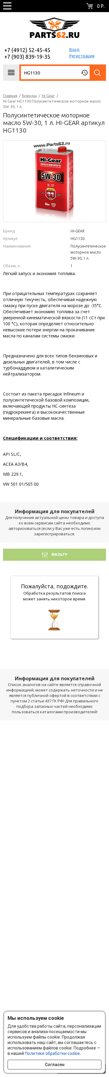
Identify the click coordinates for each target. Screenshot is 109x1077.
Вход (74, 49)
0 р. (100, 6)
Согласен (54, 1064)
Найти (97, 72)
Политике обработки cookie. (53, 1053)
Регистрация (81, 56)
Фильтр (59, 555)
